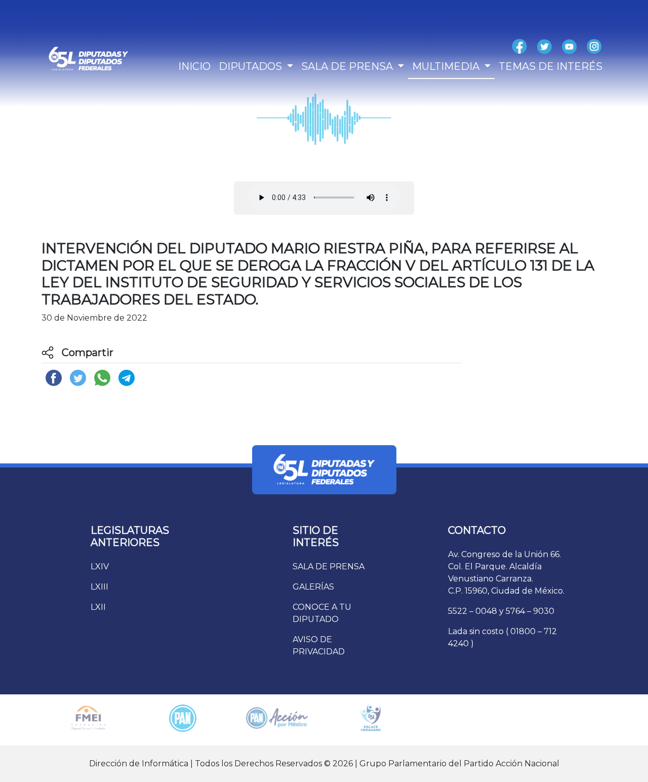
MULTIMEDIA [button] (447, 66)
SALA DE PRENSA (328, 566)
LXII (98, 607)
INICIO (194, 66)
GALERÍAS (313, 587)
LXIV (100, 566)
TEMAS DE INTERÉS (550, 66)
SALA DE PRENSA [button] (348, 66)
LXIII (99, 587)
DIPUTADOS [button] (252, 66)
